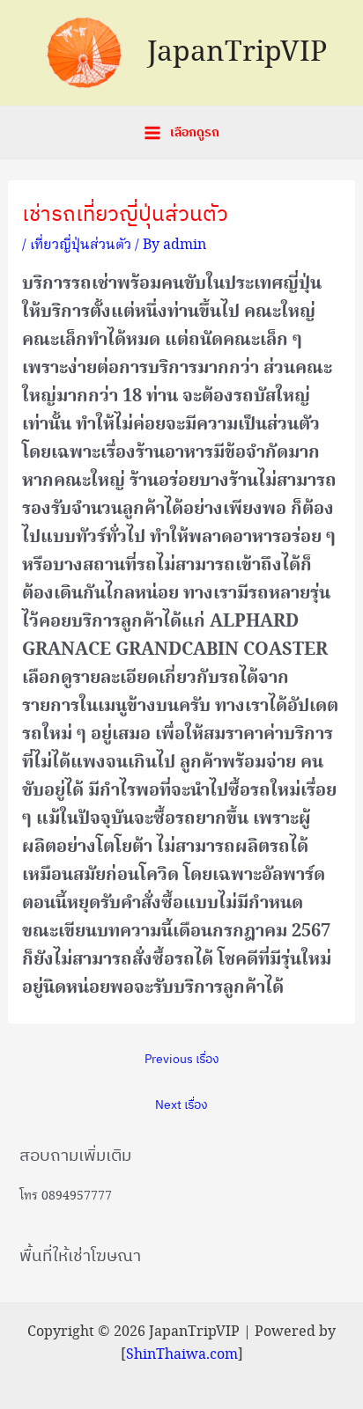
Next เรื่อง (181, 1104)
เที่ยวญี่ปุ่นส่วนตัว (80, 245)
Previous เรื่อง (181, 1059)
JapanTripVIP (237, 53)
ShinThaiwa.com (182, 1355)
